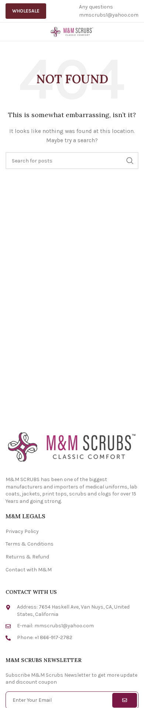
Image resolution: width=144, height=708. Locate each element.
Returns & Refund (27, 557)
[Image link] (72, 446)
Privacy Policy (22, 531)
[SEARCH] (129, 160)
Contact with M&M (29, 570)
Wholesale (26, 11)
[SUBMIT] (124, 700)
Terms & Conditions (30, 544)
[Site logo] (72, 31)
